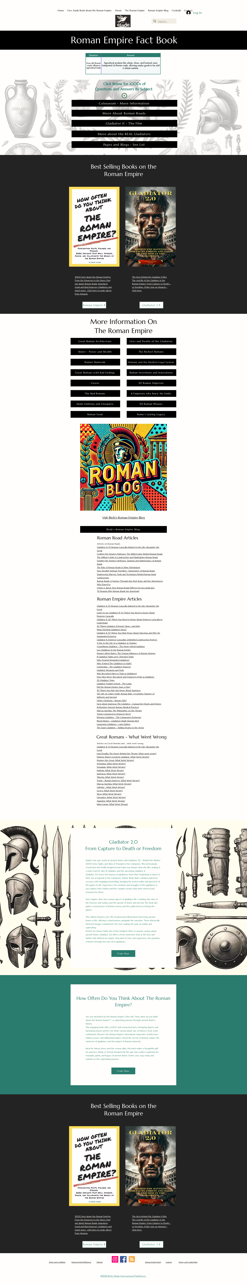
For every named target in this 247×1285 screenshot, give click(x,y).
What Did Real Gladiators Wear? (112, 629)
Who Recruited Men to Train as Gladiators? (117, 673)
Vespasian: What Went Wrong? (111, 767)
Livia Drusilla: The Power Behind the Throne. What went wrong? (126, 753)
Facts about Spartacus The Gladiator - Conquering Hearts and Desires (129, 704)
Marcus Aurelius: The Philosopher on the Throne (119, 710)
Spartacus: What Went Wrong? (111, 773)
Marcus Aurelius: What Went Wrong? (114, 784)
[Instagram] (115, 1259)
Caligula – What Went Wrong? (111, 787)
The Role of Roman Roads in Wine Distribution (118, 567)
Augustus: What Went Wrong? (111, 801)
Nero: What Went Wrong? (109, 794)
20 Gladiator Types (105, 680)
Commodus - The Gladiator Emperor (114, 666)
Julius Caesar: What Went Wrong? (112, 804)
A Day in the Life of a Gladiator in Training (117, 643)
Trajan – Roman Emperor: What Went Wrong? (118, 780)
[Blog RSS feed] (132, 1259)
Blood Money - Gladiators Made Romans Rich (118, 721)
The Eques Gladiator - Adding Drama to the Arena (120, 727)
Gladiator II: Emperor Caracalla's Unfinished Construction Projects (127, 639)
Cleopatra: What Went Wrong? (111, 797)
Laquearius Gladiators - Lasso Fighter (114, 724)
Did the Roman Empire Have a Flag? (113, 687)
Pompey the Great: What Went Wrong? (115, 760)
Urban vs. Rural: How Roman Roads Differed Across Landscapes (126, 587)
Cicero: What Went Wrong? (110, 790)
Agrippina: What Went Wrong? (111, 763)
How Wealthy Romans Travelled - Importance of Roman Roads (126, 570)
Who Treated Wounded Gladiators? (113, 660)
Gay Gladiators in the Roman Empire (114, 650)
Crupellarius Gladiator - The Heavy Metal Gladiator (121, 646)
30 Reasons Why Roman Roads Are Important (118, 591)
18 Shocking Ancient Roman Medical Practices (118, 707)
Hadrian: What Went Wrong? (110, 770)
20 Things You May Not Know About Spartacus (118, 690)
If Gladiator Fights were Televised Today (115, 656)
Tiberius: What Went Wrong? (110, 777)
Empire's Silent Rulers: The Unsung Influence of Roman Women (126, 653)
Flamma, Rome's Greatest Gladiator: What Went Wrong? (123, 757)
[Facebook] (123, 1259)
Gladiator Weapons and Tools (110, 670)
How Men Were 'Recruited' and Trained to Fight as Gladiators (125, 677)
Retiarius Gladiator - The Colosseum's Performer (119, 717)
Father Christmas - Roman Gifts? (112, 700)
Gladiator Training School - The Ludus (114, 683)
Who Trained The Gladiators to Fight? (114, 663)
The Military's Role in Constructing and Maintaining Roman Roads (127, 557)
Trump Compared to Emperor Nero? (114, 714)
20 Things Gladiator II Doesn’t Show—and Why (118, 626)
